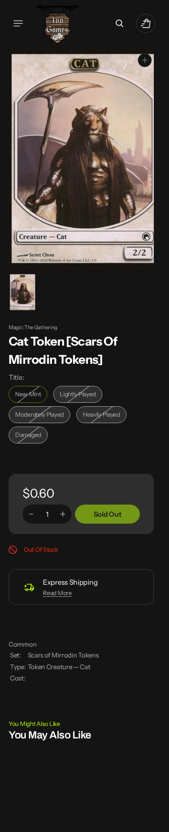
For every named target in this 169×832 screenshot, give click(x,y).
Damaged (31, 435)
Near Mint (31, 394)
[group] (22, 291)
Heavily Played (105, 415)
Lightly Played (81, 394)
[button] (18, 23)
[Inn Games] (57, 23)
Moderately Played (41, 415)
